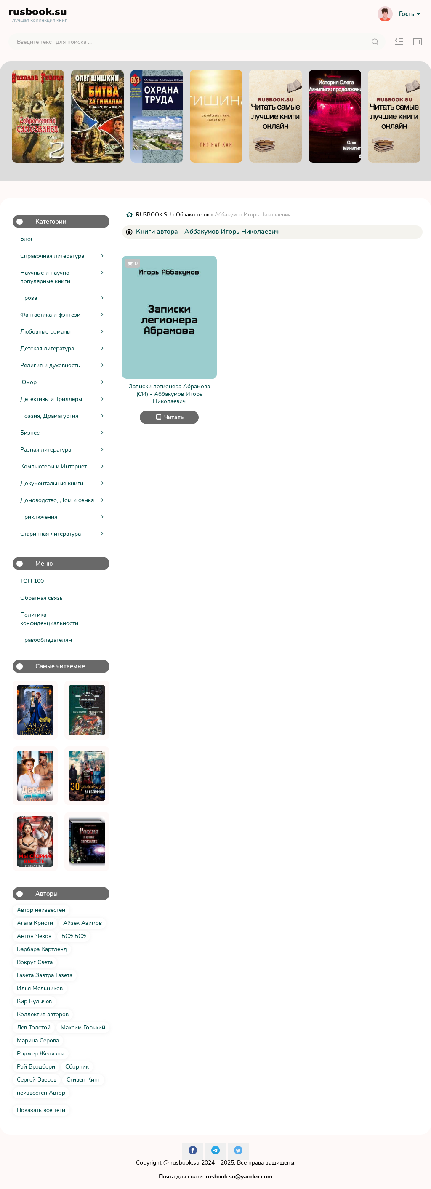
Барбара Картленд (42, 949)
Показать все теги (41, 1110)
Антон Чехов (34, 936)
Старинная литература (50, 534)
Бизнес (30, 433)
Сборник (77, 1067)
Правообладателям (46, 640)
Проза (28, 298)
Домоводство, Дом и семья (57, 500)
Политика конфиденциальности (49, 619)
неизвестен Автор (41, 1093)
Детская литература (47, 349)
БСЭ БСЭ (73, 936)
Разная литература (45, 450)
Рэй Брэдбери (36, 1067)
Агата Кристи (35, 923)
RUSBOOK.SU (153, 215)
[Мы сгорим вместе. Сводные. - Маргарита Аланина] (35, 841)
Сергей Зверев (36, 1080)
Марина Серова (38, 1041)
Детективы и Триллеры (51, 399)
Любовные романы (45, 332)
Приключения (38, 517)
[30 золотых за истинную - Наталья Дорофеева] (86, 775)
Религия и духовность (50, 365)
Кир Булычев (34, 1001)
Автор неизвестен (41, 910)
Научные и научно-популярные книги (46, 277)
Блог (26, 239)
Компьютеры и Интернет (53, 466)
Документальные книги (51, 483)
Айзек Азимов (82, 923)
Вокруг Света (35, 962)
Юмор (28, 382)
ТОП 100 (32, 581)
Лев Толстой (34, 1027)
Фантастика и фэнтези (50, 315)
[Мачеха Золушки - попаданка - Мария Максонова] (35, 710)
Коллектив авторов (43, 1014)
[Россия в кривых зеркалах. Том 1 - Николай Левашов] (86, 841)
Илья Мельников (40, 988)
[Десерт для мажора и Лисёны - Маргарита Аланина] (35, 775)
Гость (406, 14)
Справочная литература (52, 256)
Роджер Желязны (40, 1054)
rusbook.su (185, 1163)
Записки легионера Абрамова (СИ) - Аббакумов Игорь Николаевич (169, 394)
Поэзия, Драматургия (49, 416)
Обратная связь (41, 598)
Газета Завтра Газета (44, 975)
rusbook (37, 13)
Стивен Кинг (83, 1080)
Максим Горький (83, 1027)
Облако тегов (193, 215)
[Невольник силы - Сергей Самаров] (86, 710)
